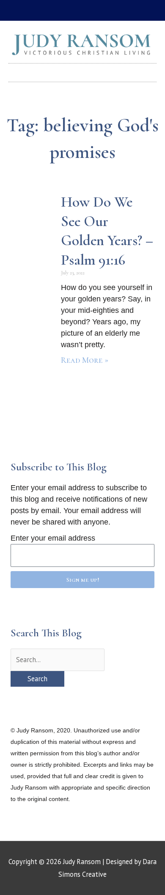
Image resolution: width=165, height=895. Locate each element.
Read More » (84, 360)
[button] (82, 70)
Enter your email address (53, 538)
